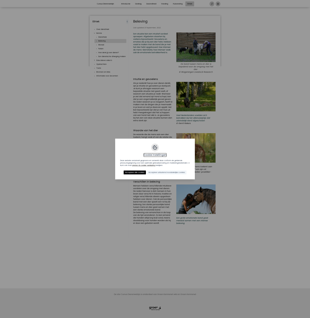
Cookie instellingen (155, 155)
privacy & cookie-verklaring (143, 165)
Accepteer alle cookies (134, 172)
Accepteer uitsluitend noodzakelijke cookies (166, 172)
